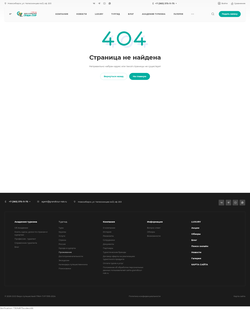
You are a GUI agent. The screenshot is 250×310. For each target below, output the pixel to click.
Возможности (154, 236)
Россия (62, 244)
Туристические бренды (114, 252)
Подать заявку (230, 14)
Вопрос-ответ (153, 228)
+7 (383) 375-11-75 (165, 3)
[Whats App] (109, 3)
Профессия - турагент (25, 239)
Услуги (62, 236)
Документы (108, 244)
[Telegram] (99, 3)
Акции (195, 227)
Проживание (65, 252)
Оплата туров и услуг (113, 263)
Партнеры (108, 248)
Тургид (63, 221)
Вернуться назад (114, 76)
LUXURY (196, 221)
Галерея (196, 258)
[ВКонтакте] (93, 3)
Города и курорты (67, 248)
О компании (109, 228)
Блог (17, 247)
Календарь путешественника (73, 264)
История (107, 232)
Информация (155, 221)
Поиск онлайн (199, 246)
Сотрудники (109, 240)
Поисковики (65, 268)
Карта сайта (239, 296)
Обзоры (151, 232)
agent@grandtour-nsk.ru (54, 201)
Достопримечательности (71, 256)
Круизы (62, 232)
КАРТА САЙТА (199, 264)
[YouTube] (104, 3)
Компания (109, 221)
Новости (196, 252)
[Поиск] (212, 14)
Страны (62, 240)
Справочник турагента (26, 243)
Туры (61, 228)
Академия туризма (26, 221)
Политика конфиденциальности (145, 296)
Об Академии (21, 228)
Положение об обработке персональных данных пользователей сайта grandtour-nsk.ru (123, 270)
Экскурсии (64, 260)
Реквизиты (108, 236)
